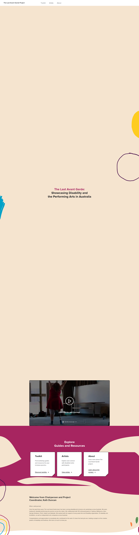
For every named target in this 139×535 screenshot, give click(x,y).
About (59, 3)
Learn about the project (93, 471)
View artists (66, 472)
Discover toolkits (41, 472)
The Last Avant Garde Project (14, 3)
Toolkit (43, 3)
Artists (51, 3)
